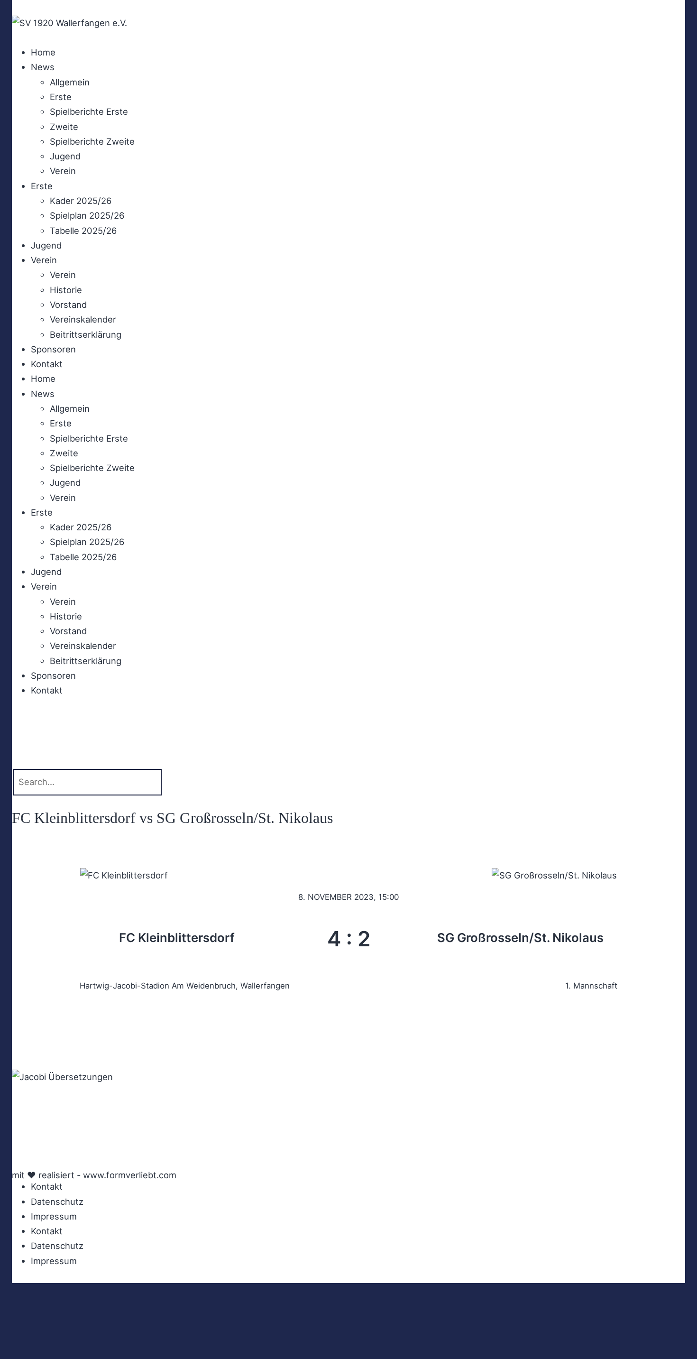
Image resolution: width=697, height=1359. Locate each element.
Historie (66, 290)
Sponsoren (53, 349)
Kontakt (47, 364)
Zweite (64, 126)
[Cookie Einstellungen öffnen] (71, 1351)
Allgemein (70, 82)
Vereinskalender (83, 319)
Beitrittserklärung (85, 334)
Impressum (54, 1216)
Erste (61, 97)
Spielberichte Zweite (92, 141)
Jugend (65, 156)
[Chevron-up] (24, 1154)
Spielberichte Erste (89, 111)
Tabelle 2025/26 (83, 230)
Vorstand (68, 304)
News (43, 67)
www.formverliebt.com (129, 1175)
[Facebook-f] (24, 1111)
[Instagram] (50, 1111)
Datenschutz (57, 1201)
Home (43, 52)
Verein (63, 171)
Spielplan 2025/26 (87, 215)
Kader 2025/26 (80, 200)
